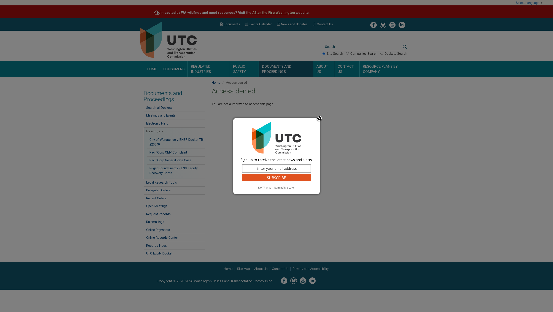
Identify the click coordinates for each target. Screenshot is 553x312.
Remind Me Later (284, 187)
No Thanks (264, 187)
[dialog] (276, 156)
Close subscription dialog (319, 118)
